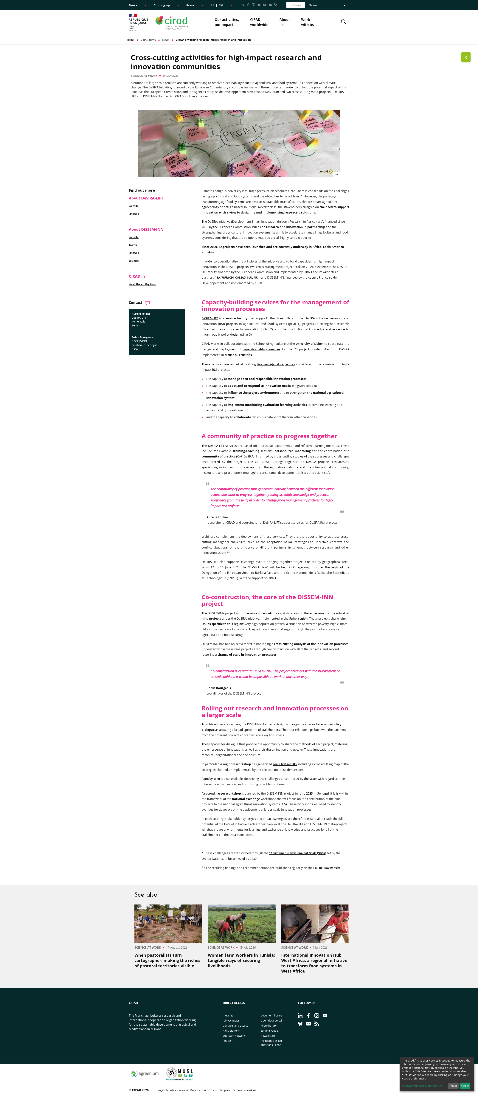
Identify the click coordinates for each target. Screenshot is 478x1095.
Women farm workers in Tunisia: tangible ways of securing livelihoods (241, 960)
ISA (218, 277)
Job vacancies (231, 1020)
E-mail (135, 325)
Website (134, 206)
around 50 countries (238, 355)
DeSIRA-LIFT (210, 318)
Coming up (162, 5)
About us (285, 22)
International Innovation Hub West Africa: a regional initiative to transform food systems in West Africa (314, 963)
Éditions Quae (269, 1030)
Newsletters (267, 1035)
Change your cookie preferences (422, 1086)
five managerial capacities (276, 364)
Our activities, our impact (227, 22)
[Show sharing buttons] (466, 57)
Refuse (453, 1086)
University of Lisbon (309, 343)
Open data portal (271, 1020)
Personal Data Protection (194, 1090)
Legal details (165, 1090)
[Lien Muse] (179, 1079)
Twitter (133, 245)
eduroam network (234, 1035)
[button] (343, 22)
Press (190, 5)
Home (130, 40)
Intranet (228, 1015)
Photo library (268, 1025)
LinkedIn (134, 214)
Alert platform (231, 1030)
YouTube (134, 260)
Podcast (227, 1040)
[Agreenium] (145, 1079)
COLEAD (240, 277)
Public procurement (229, 1090)
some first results (285, 764)
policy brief (212, 779)
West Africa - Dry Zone (142, 284)
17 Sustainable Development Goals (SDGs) (297, 853)
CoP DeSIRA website (327, 868)
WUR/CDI (227, 277)
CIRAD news (148, 40)
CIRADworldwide (259, 22)
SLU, (250, 277)
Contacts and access (235, 1025)
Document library (271, 1015)
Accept (465, 1086)
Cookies (250, 1090)
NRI (256, 277)
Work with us (307, 22)
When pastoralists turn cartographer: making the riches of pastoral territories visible (167, 960)
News (133, 5)
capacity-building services (261, 349)
